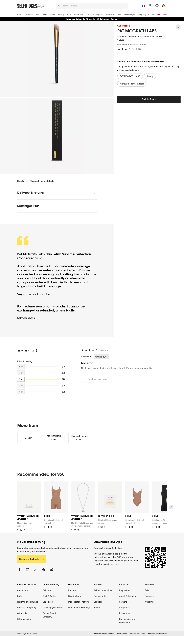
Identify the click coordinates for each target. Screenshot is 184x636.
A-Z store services (103, 590)
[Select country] (143, 6)
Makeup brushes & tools (42, 181)
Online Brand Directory (49, 615)
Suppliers (124, 607)
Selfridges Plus (28, 206)
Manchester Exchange (79, 607)
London (72, 590)
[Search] (59, 6)
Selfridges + (49, 601)
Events (97, 607)
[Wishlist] (157, 6)
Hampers (149, 596)
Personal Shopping (26, 607)
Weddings (150, 601)
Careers (123, 601)
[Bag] (164, 6)
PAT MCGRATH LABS (137, 31)
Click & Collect (50, 596)
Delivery (47, 590)
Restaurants (100, 596)
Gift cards (22, 613)
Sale (147, 590)
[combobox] (94, 5)
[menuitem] (20, 14)
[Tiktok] (35, 571)
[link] (28, 524)
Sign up (114, 19)
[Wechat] (43, 571)
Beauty (20, 181)
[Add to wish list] (178, 26)
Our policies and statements (127, 621)
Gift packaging (24, 619)
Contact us (22, 590)
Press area (124, 613)
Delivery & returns (30, 193)
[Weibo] (51, 571)
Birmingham (74, 596)
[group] (92, 507)
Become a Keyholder (29, 559)
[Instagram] (27, 571)
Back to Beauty (149, 99)
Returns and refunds (27, 601)
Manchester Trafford (78, 601)
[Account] (150, 6)
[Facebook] (19, 571)
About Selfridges (127, 596)
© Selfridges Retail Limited (27, 634)
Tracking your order (53, 607)
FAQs (19, 596)
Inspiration (124, 590)
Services (98, 601)
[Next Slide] (171, 507)
